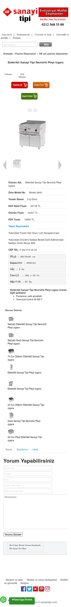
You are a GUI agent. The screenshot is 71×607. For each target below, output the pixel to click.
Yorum (8, 449)
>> (35, 110)
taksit (35, 449)
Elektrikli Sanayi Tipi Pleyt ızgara (24, 372)
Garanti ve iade (43, 34)
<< (30, 110)
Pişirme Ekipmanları (25, 54)
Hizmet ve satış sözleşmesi (42, 579)
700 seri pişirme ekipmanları (53, 54)
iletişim (24, 583)
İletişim (17, 38)
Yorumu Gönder (13, 534)
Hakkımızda (23, 34)
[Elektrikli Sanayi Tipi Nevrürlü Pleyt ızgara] (32, 134)
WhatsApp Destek (22, 599)
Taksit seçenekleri (18, 226)
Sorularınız (22, 449)
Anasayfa (7, 34)
